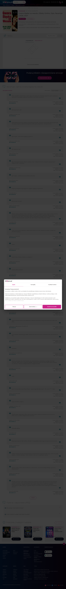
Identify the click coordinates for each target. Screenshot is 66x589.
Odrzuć (14, 306)
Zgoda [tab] (13, 284)
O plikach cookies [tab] (52, 284)
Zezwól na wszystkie (52, 306)
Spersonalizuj (32, 306)
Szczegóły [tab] (33, 284)
